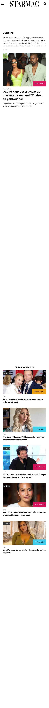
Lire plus (5, 50)
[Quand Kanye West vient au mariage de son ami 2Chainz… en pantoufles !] (24, 69)
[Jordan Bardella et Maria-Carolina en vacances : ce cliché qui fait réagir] (24, 382)
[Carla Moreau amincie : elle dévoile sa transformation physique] (24, 533)
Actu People (39, 84)
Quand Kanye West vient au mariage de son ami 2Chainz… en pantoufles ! (23, 95)
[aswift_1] (24, 24)
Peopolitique (39, 391)
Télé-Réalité (39, 429)
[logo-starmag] (24, 4)
